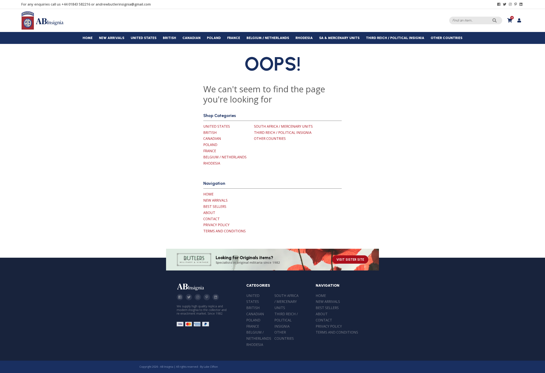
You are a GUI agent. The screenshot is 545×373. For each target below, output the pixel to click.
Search (494, 20)
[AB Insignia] (42, 28)
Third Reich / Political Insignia (282, 132)
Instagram (198, 297)
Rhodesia (211, 163)
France (209, 151)
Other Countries (270, 138)
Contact (211, 219)
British (210, 132)
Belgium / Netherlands (225, 157)
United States (216, 126)
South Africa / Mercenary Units (283, 126)
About (209, 212)
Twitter (189, 297)
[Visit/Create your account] (519, 20)
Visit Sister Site (350, 260)
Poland (210, 144)
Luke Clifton (211, 367)
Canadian (212, 138)
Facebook (180, 297)
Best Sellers (214, 206)
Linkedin (215, 297)
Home (208, 194)
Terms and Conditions (224, 231)
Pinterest (207, 297)
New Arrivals (215, 200)
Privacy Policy (216, 225)
